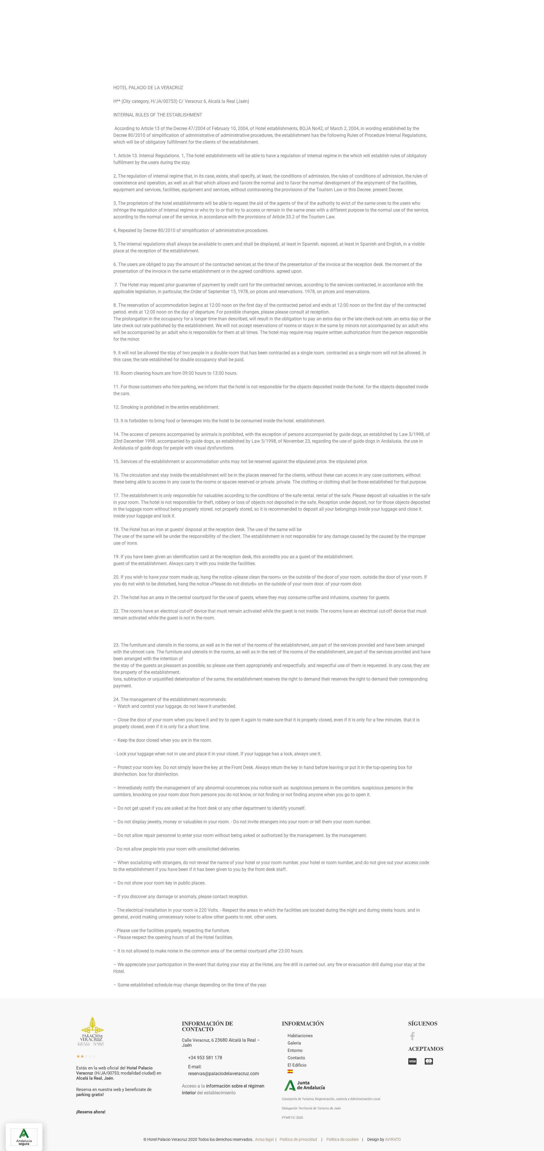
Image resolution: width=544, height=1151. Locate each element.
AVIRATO (393, 1139)
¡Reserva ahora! (90, 1111)
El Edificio (297, 1065)
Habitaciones (300, 1035)
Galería (294, 1043)
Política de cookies (343, 1139)
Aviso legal (264, 1139)
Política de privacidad (298, 1139)
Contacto (296, 1057)
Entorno (295, 1050)
